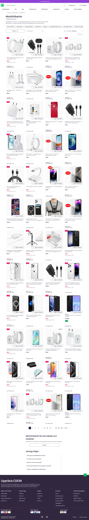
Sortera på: (69, 31)
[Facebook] (47, 517)
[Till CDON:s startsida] (2, 5)
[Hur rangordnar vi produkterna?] (65, 31)
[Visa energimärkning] (66, 321)
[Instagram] (42, 517)
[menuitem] (6, 9)
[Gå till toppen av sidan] (85, 474)
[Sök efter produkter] (64, 5)
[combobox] (35, 5)
